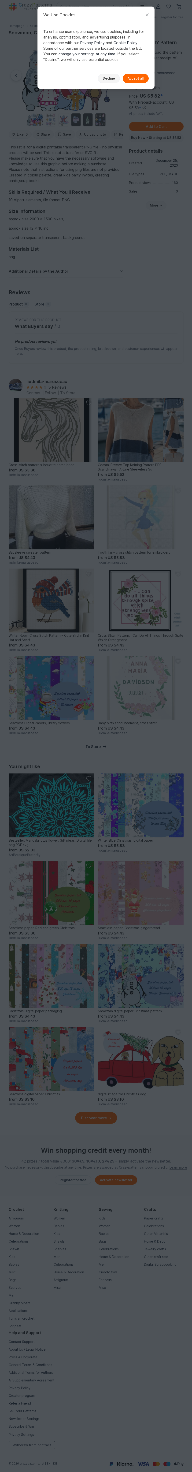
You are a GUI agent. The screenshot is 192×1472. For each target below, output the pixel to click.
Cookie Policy (125, 42)
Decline (109, 78)
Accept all (136, 78)
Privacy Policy (92, 42)
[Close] (147, 15)
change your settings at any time (87, 54)
